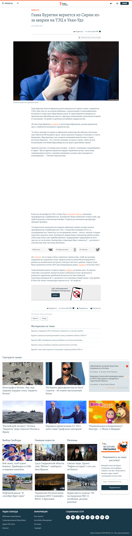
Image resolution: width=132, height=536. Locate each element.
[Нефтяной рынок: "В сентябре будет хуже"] (17, 482)
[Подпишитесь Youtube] (83, 517)
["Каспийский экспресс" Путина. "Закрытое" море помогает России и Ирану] (22, 412)
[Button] (78, 31)
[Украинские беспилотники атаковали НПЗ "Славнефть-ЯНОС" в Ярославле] (50, 482)
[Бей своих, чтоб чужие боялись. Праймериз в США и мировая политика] (17, 452)
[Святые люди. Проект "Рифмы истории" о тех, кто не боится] (82, 452)
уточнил (37, 257)
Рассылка (37, 524)
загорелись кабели (74, 214)
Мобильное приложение (11, 516)
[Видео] (111, 3)
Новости (35, 10)
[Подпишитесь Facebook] (73, 517)
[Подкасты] (102, 517)
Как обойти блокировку (43, 520)
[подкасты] (117, 3)
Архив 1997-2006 (8, 524)
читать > (55, 295)
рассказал (54, 124)
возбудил (69, 270)
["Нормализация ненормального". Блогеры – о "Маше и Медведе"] (109, 412)
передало (82, 265)
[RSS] (97, 517)
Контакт (5, 528)
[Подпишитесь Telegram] (88, 517)
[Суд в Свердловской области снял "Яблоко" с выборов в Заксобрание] (50, 452)
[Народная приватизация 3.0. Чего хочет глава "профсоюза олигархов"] (66, 412)
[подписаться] (107, 517)
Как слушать (38, 516)
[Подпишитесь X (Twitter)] (78, 517)
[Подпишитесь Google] (68, 517)
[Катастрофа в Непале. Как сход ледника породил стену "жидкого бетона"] (22, 373)
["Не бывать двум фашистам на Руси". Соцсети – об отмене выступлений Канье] (66, 373)
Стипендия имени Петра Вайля (14, 520)
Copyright (37, 528)
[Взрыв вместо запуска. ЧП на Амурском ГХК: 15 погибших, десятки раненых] (82, 482)
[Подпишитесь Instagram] (92, 517)
